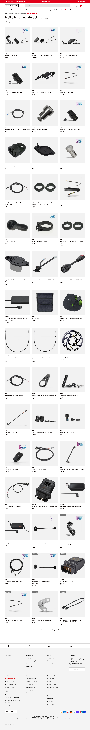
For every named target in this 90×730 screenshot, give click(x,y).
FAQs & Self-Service (31, 658)
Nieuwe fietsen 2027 (31, 681)
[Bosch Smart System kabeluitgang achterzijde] (17, 76)
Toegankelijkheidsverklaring (12, 697)
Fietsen (21, 10)
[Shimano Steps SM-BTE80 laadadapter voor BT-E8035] (45, 490)
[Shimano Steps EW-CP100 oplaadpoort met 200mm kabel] (17, 264)
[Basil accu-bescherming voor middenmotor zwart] (72, 302)
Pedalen (49, 695)
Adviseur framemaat (52, 663)
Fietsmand (50, 698)
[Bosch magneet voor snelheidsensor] (45, 113)
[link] (33, 630)
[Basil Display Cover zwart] (45, 302)
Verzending (29, 663)
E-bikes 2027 (29, 684)
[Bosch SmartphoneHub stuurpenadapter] (72, 379)
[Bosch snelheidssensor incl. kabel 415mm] (17, 490)
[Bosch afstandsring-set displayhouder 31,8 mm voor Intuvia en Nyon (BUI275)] (72, 225)
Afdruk (6, 694)
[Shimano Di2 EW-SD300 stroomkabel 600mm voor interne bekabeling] (45, 341)
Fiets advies (50, 658)
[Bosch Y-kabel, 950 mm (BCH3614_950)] (17, 565)
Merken (72, 10)
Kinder (56, 10)
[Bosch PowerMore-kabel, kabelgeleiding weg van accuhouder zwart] (45, 527)
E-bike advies (50, 661)
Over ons (7, 658)
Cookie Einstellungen (10, 687)
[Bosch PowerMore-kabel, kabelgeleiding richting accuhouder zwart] (45, 565)
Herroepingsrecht (9, 681)
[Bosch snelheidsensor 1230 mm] (45, 453)
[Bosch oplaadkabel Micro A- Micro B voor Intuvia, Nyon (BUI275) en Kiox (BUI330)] (72, 604)
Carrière (7, 661)
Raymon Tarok (51, 690)
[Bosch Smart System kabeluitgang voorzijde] (72, 113)
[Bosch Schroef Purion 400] (17, 225)
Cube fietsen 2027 (31, 687)
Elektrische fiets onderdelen (20, 13)
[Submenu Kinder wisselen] (59, 10)
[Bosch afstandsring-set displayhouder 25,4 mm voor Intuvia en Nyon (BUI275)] (45, 187)
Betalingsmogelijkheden (32, 661)
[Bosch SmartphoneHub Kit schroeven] (72, 416)
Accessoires (29, 10)
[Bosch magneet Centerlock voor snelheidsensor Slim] (45, 379)
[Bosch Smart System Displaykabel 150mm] (17, 604)
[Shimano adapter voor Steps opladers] (72, 565)
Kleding (49, 10)
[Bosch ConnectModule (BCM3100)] (17, 453)
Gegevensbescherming (11, 684)
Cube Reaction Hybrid (53, 684)
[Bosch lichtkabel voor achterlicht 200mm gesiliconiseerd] (17, 187)
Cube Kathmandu (52, 681)
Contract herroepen (10, 678)
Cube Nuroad (50, 678)
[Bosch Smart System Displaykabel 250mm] (72, 76)
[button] (80, 5)
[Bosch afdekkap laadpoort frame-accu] (45, 150)
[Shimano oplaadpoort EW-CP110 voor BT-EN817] (45, 264)
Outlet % (63, 10)
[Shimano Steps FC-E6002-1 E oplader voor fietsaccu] (72, 490)
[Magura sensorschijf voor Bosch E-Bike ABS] (72, 341)
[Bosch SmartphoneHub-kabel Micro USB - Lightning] (72, 453)
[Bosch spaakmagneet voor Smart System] (72, 150)
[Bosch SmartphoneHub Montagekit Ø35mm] (45, 416)
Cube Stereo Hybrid (52, 687)
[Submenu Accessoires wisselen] (34, 10)
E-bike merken (29, 693)
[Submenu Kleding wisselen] (52, 10)
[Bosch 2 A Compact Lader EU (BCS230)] (45, 76)
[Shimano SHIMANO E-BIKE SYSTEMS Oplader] (17, 302)
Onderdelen (40, 10)
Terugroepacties (9, 705)
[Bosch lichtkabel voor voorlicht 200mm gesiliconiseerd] (17, 113)
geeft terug (29, 666)
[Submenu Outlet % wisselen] (67, 10)
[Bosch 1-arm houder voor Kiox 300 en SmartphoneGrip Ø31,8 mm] (72, 527)
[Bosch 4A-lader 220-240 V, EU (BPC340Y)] (72, 39)
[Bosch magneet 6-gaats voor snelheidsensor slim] (45, 604)
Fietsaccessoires (10, 13)
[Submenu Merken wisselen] (75, 10)
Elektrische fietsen (10, 10)
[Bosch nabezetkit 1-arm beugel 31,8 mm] (17, 39)
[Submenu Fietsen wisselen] (24, 10)
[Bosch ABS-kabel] (72, 187)
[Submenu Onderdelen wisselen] (44, 10)
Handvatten (50, 701)
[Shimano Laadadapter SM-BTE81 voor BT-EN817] (72, 264)
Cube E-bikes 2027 (31, 690)
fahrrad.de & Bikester (12, 724)
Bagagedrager (51, 704)
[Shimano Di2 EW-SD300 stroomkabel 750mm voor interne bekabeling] (17, 341)
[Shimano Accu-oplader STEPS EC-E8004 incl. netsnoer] (17, 527)
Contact (7, 663)
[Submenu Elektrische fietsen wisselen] (16, 10)
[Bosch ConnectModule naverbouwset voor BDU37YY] (45, 39)
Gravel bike (50, 693)
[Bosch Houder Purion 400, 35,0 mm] (45, 225)
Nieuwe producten (31, 678)
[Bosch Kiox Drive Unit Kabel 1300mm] (17, 416)
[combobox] (47, 5)
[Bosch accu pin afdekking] (17, 150)
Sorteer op (7, 22)
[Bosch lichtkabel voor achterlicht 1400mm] (17, 379)
